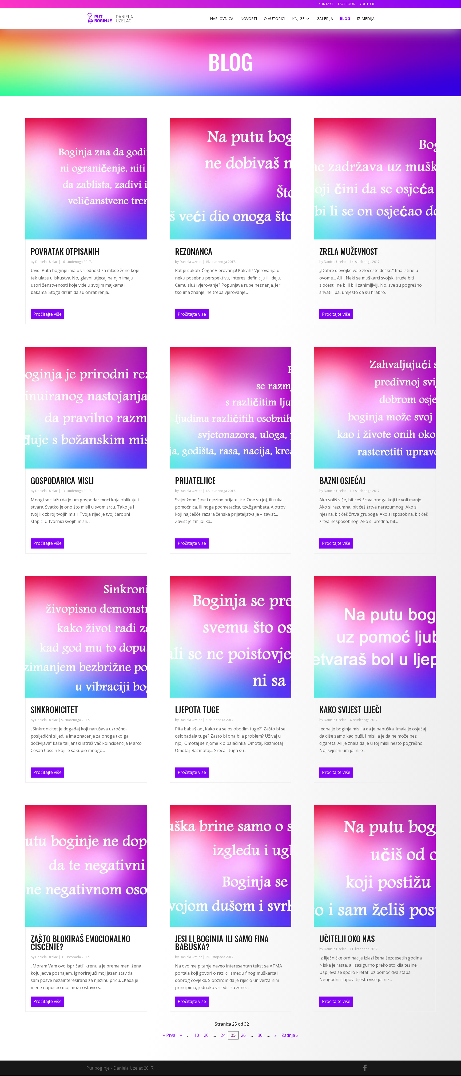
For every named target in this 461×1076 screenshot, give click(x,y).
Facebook (346, 4)
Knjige (298, 19)
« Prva (169, 1035)
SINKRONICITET (54, 709)
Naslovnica (221, 19)
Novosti (248, 19)
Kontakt (326, 4)
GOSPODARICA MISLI (62, 480)
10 (196, 1035)
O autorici (274, 19)
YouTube (367, 4)
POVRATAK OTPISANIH (65, 251)
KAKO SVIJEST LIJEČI (350, 709)
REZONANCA (193, 251)
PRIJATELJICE (195, 480)
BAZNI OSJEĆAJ (342, 480)
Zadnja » (289, 1035)
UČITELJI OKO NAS (347, 939)
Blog (345, 19)
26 (243, 1035)
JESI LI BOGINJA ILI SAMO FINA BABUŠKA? (222, 943)
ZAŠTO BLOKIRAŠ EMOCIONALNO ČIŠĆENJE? (80, 943)
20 (206, 1035)
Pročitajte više (47, 314)
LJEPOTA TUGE (197, 709)
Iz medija (366, 19)
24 (223, 1035)
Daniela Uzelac (46, 261)
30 (260, 1035)
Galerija (325, 19)
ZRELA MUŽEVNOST (348, 251)
